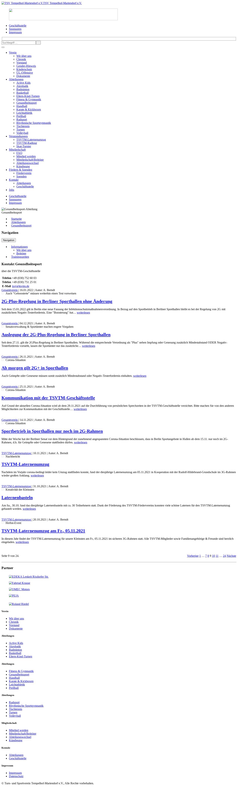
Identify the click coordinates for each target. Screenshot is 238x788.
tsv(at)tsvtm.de (20, 286)
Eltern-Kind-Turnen (28, 96)
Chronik (21, 59)
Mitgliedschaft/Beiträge (30, 159)
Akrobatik (22, 86)
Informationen (19, 246)
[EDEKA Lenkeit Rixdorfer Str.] (29, 576)
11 (217, 555)
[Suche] (38, 43)
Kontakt (13, 179)
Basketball (22, 92)
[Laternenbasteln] (2, 489)
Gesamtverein (9, 290)
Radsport (21, 119)
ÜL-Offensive (24, 72)
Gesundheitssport (26, 102)
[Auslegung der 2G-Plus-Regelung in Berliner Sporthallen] (2, 327)
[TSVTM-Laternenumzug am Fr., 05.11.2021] (2, 523)
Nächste (231, 555)
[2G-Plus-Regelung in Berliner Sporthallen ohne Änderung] (2, 293)
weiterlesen (83, 312)
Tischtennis (23, 126)
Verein (13, 52)
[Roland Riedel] (19, 604)
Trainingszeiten (20, 256)
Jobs (11, 189)
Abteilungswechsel (27, 163)
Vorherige (193, 555)
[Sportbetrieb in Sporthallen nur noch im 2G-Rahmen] (2, 423)
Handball (21, 106)
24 (224, 555)
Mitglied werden (26, 156)
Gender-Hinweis (26, 66)
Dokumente (23, 76)
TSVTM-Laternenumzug (31, 139)
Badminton (22, 89)
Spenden (21, 176)
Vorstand (21, 62)
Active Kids (23, 82)
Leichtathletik (24, 112)
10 (213, 555)
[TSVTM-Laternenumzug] (2, 456)
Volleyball (22, 132)
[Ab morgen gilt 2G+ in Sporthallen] (2, 360)
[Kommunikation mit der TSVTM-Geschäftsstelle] (2, 390)
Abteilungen (16, 79)
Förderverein (23, 173)
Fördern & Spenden (20, 169)
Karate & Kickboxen (28, 109)
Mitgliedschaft (17, 149)
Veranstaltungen (18, 136)
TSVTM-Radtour (26, 143)
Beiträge (21, 253)
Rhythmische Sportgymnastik (33, 122)
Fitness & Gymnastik (28, 99)
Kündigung (23, 166)
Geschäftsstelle (25, 186)
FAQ (19, 153)
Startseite (16, 218)
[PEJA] (14, 595)
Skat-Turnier (23, 146)
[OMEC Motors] (19, 589)
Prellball (21, 116)
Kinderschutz (24, 69)
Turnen (20, 129)
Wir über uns (23, 55)
